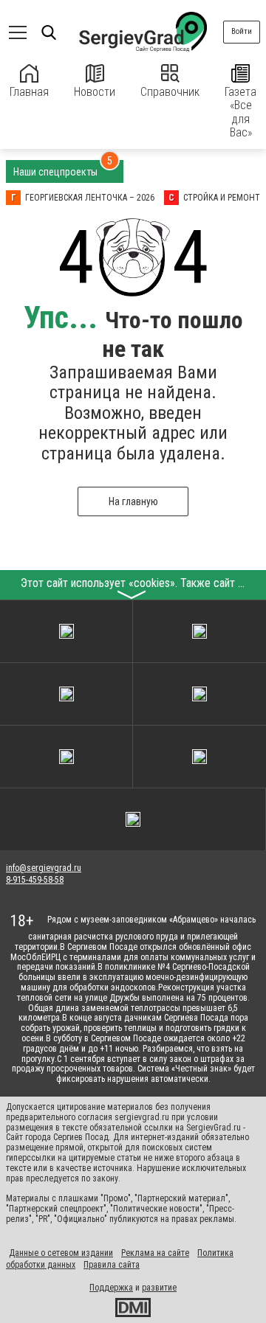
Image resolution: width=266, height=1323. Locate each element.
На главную (133, 501)
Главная (29, 92)
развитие (159, 1287)
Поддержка (111, 1287)
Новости (94, 92)
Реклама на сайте (155, 1253)
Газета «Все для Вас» (240, 112)
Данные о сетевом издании (61, 1253)
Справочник (170, 92)
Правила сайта (111, 1265)
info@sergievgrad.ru (43, 868)
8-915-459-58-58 (35, 880)
